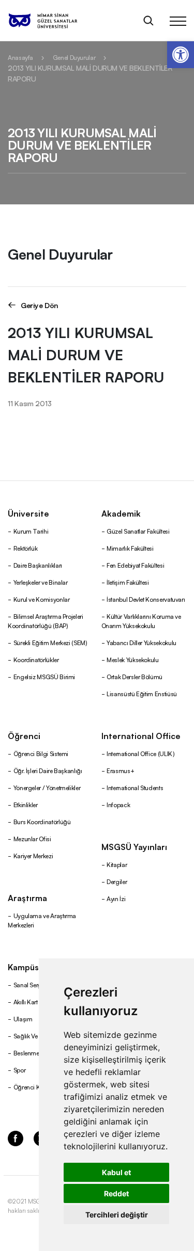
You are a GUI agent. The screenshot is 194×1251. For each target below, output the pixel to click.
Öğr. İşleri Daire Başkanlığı (47, 770)
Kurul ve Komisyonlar (41, 599)
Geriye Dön (39, 305)
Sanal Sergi (28, 984)
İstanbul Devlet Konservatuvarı (146, 599)
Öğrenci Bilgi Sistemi (40, 753)
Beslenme (26, 1052)
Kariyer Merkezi (33, 855)
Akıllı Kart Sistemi (35, 1001)
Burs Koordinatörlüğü (42, 821)
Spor (19, 1069)
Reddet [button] (116, 1193)
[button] (180, 54)
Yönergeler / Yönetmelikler (47, 787)
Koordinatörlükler (36, 659)
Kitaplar (117, 864)
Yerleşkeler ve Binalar (40, 582)
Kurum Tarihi (31, 530)
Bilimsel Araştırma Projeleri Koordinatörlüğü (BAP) (45, 621)
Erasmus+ (120, 770)
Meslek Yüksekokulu (133, 659)
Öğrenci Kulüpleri (36, 1086)
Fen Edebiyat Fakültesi (135, 564)
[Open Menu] (178, 21)
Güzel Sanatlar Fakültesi (138, 530)
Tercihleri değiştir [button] (116, 1214)
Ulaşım (23, 1018)
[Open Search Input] (148, 20)
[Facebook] (15, 1137)
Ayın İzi (116, 898)
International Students (135, 787)
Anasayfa (20, 57)
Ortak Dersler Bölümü (134, 676)
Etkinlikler (25, 804)
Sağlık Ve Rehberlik (38, 1035)
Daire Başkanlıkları (37, 564)
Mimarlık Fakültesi (130, 547)
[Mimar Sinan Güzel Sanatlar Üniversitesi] (56, 20)
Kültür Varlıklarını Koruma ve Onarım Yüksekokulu (141, 621)
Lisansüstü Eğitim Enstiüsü (142, 693)
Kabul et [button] (116, 1172)
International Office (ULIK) (140, 753)
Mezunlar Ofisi (32, 838)
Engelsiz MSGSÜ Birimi (44, 676)
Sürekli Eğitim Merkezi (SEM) (50, 642)
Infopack (118, 804)
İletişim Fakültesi (128, 582)
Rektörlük (25, 547)
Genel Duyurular (74, 57)
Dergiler (117, 881)
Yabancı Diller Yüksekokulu (141, 642)
